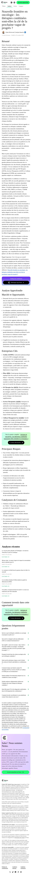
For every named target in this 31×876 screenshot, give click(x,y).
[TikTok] (13, 872)
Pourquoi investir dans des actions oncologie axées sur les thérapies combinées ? (14, 655)
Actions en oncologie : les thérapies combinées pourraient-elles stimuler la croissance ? (16, 436)
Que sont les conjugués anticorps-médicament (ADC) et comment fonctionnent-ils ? (12, 639)
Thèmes (3, 6)
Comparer (21, 6)
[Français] (14, 2)
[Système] (11, 2)
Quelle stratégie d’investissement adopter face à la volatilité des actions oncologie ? (13, 676)
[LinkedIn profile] (25, 32)
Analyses (9, 6)
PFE (8, 373)
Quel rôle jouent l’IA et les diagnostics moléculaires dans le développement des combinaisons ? (14, 690)
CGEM (21, 418)
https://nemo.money (16, 784)
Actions (15, 6)
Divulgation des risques (20, 837)
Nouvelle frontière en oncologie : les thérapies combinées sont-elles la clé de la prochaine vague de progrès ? (15, 272)
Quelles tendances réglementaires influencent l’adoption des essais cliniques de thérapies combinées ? (12, 683)
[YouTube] (15, 872)
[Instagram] (21, 872)
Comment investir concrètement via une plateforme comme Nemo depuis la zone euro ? (14, 696)
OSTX (16, 387)
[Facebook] (18, 872)
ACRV (18, 401)
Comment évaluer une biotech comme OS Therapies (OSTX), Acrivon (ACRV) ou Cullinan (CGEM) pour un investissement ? (14, 669)
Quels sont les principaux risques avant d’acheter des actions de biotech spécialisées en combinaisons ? (14, 662)
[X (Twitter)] (10, 872)
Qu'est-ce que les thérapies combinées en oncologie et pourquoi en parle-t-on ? (14, 633)
